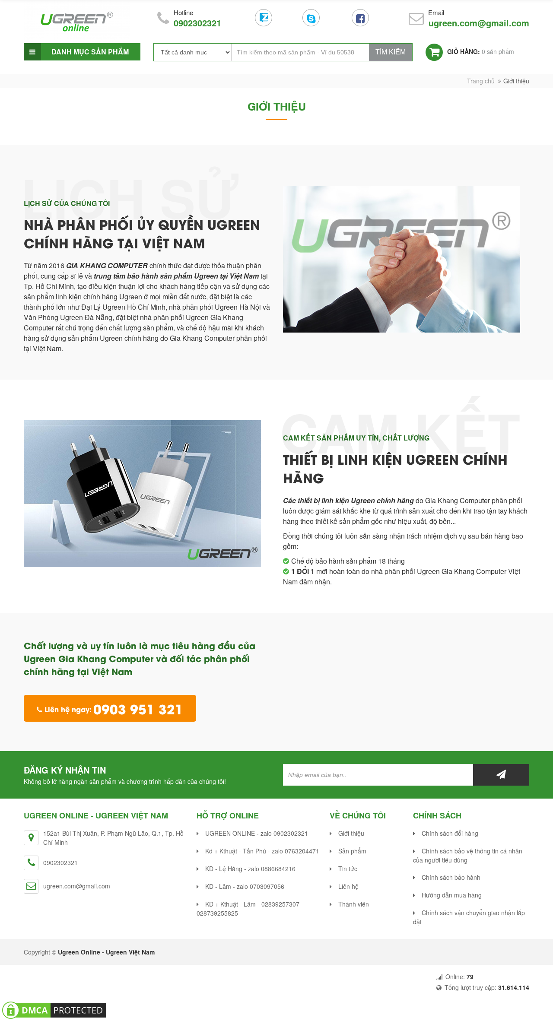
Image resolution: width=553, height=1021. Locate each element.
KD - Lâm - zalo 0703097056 (244, 886)
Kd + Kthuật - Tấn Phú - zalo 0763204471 (262, 851)
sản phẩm (480, 51)
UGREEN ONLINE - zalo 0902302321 (256, 833)
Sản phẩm (352, 851)
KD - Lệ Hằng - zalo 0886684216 (250, 868)
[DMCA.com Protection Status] (54, 1009)
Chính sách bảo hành (451, 877)
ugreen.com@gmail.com (479, 22)
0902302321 (197, 22)
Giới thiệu (351, 833)
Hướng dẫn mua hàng (452, 895)
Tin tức (347, 868)
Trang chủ (481, 80)
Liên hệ (348, 886)
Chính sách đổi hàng (450, 833)
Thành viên (353, 904)
